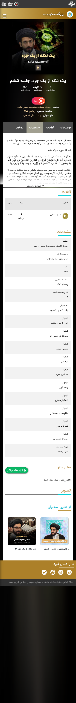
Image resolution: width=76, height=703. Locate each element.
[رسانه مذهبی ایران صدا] (61, 573)
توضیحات (65, 127)
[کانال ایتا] (52, 573)
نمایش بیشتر (34, 186)
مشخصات (34, 127)
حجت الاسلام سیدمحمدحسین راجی (34, 107)
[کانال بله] (44, 573)
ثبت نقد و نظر (14, 470)
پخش (35, 101)
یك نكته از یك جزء (32, 115)
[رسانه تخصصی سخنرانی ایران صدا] (69, 573)
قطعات (50, 127)
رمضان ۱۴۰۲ (29, 111)
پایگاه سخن (53, 14)
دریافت (21, 218)
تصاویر (19, 127)
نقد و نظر (64, 467)
